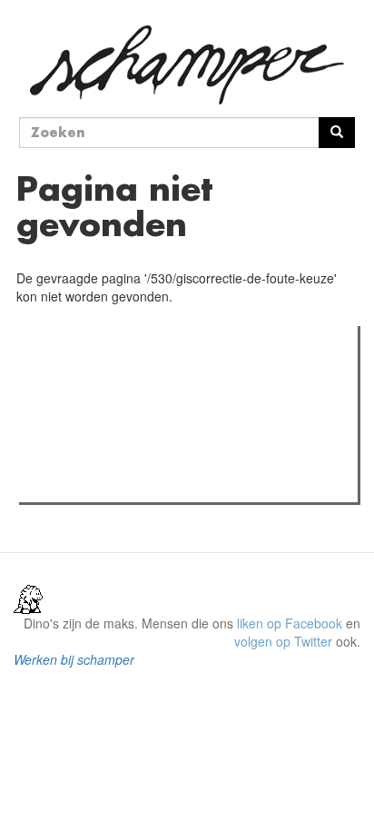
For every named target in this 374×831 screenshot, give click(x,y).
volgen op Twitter (283, 641)
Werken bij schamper (74, 659)
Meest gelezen (81, 380)
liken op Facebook (289, 623)
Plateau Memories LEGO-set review (157, 483)
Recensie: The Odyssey (123, 418)
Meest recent (182, 380)
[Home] (187, 64)
